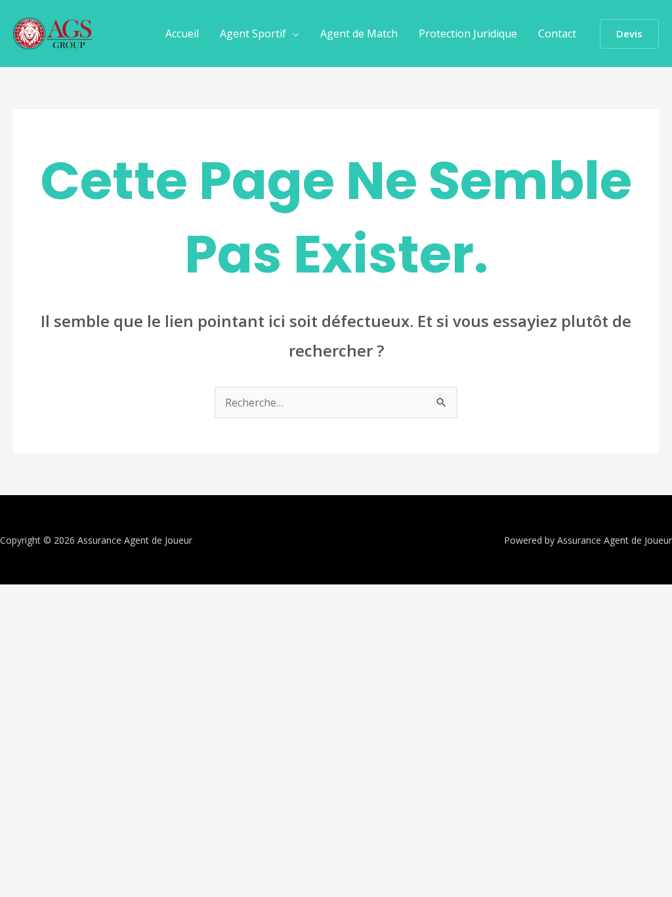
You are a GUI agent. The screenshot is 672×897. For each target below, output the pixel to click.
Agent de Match (359, 33)
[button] (629, 34)
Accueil (182, 33)
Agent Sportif (253, 33)
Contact (557, 33)
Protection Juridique (468, 33)
